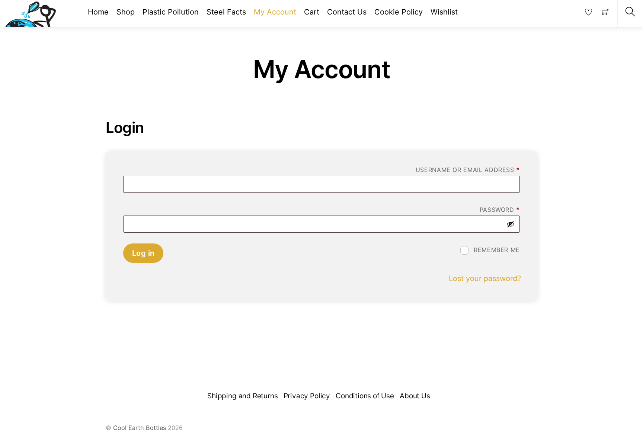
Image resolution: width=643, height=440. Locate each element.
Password (500, 209)
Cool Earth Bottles (139, 427)
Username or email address (468, 169)
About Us (415, 396)
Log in (143, 253)
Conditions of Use (365, 396)
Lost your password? (485, 278)
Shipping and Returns (242, 396)
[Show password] (510, 224)
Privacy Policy (307, 396)
